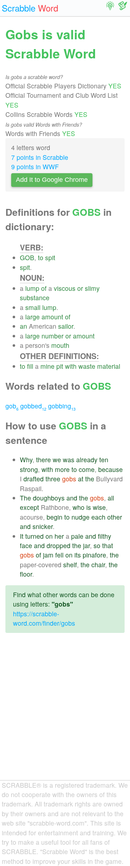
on (49, 536)
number (53, 335)
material (108, 366)
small (32, 307)
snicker (42, 526)
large (32, 316)
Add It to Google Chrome (52, 179)
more (62, 469)
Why (26, 459)
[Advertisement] (65, 712)
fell (59, 554)
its (77, 554)
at (80, 478)
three (53, 478)
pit (59, 366)
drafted (33, 478)
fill (30, 366)
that (107, 545)
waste (86, 366)
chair (98, 564)
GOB (27, 257)
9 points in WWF (35, 166)
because (110, 469)
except (29, 507)
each (98, 516)
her (59, 536)
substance (34, 297)
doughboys (49, 497)
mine (47, 366)
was (68, 459)
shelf (70, 564)
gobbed (33, 405)
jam (48, 554)
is (88, 507)
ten (103, 459)
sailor (65, 326)
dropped (58, 545)
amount (52, 316)
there (43, 459)
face (26, 545)
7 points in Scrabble (39, 157)
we (57, 459)
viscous (64, 288)
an (23, 326)
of (44, 288)
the (89, 478)
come (87, 469)
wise (99, 507)
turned (34, 536)
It (21, 536)
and (71, 497)
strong (29, 469)
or (80, 288)
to (40, 257)
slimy (92, 288)
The (25, 497)
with (71, 366)
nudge (81, 516)
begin (54, 516)
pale (77, 536)
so (97, 545)
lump (32, 288)
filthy (104, 536)
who (78, 507)
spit (50, 257)
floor (26, 573)
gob (11, 405)
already (87, 459)
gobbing (61, 405)
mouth (60, 345)
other (114, 516)
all (111, 497)
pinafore (94, 554)
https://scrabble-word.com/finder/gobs (44, 618)
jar (86, 545)
